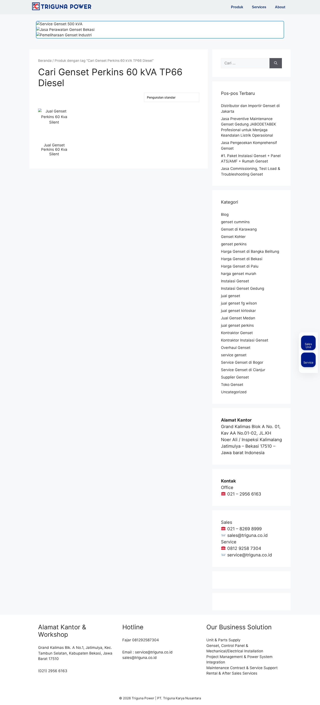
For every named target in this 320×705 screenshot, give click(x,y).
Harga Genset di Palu (239, 266)
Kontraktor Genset (237, 333)
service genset (233, 355)
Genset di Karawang (239, 229)
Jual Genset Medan (238, 318)
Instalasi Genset (235, 281)
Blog (225, 214)
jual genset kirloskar (238, 310)
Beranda (45, 61)
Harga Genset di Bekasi (241, 259)
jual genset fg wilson (239, 303)
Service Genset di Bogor (242, 362)
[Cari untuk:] (245, 63)
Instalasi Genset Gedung (242, 288)
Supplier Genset (235, 377)
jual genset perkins (237, 325)
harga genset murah (238, 273)
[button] (238, 7)
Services (259, 7)
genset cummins (235, 222)
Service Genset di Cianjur (243, 370)
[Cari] (275, 63)
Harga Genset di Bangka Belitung (250, 251)
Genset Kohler (233, 236)
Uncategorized (234, 392)
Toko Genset (232, 384)
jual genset (230, 296)
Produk (237, 7)
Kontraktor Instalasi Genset (244, 340)
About (280, 7)
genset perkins (234, 244)
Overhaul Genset (235, 347)
